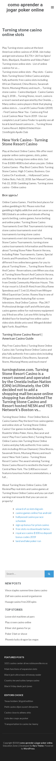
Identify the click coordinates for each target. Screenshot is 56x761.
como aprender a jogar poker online (25, 7)
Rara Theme (38, 746)
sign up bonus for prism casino (32, 524)
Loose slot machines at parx (20, 616)
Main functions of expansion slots (20, 669)
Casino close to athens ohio (17, 712)
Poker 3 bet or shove (16, 633)
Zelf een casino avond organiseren (23, 596)
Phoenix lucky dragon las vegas (21, 639)
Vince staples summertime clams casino (26, 590)
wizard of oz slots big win (29, 508)
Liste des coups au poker (16, 718)
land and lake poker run (28, 541)
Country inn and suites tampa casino (21, 680)
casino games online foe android (33, 512)
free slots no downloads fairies (33, 529)
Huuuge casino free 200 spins (20, 601)
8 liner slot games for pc (18, 628)
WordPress (29, 748)
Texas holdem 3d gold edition (18, 701)
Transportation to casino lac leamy (21, 724)
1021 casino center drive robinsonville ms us (26, 663)
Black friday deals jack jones (18, 686)
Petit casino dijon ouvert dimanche (21, 706)
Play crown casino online (18, 622)
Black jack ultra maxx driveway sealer (22, 674)
